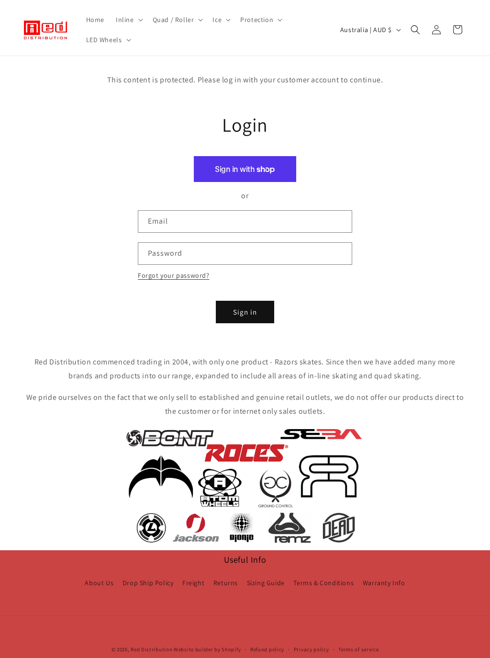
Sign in (245, 312)
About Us (99, 583)
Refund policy (267, 649)
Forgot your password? (174, 275)
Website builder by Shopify (207, 649)
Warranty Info (384, 583)
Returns (225, 583)
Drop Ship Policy (148, 583)
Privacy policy (311, 649)
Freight (193, 583)
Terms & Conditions (323, 583)
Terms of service (358, 649)
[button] (128, 20)
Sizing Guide (266, 583)
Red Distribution (151, 649)
